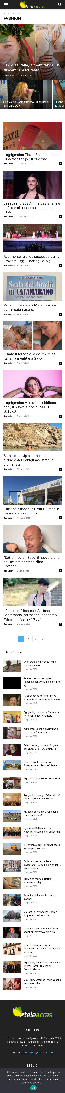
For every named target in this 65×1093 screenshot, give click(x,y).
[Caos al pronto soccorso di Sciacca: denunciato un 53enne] (12, 765)
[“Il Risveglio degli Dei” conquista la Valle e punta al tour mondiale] (12, 849)
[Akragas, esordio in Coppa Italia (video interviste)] (12, 816)
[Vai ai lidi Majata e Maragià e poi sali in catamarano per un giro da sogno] (32, 286)
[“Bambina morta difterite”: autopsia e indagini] (12, 883)
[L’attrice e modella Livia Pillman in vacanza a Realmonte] (32, 490)
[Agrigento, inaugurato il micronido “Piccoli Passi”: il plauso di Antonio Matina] (12, 967)
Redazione (8, 75)
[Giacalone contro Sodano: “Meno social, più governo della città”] (12, 932)
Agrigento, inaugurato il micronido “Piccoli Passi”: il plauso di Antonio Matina (42, 966)
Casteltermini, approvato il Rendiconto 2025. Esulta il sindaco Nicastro (42, 948)
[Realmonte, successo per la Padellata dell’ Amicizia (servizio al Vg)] (12, 683)
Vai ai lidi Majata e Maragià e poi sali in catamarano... (29, 307)
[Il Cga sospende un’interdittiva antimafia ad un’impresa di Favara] (12, 700)
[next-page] (42, 639)
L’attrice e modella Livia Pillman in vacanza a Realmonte (31, 511)
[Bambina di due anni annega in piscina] (12, 900)
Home (6, 13)
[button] (5, 4)
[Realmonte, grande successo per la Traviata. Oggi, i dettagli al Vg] (32, 238)
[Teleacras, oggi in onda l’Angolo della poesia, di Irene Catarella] (12, 750)
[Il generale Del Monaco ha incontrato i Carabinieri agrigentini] (12, 833)
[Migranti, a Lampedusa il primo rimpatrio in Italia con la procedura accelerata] (12, 916)
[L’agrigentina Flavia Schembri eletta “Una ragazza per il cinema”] (32, 136)
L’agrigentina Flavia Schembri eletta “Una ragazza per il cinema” (32, 157)
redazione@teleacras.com (39, 1052)
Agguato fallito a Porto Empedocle (42, 778)
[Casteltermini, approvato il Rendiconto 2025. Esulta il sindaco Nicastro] (12, 949)
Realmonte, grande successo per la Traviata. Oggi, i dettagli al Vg (31, 259)
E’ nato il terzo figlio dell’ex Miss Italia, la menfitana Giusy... (29, 356)
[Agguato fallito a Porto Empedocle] (12, 783)
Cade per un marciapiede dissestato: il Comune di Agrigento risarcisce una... (42, 865)
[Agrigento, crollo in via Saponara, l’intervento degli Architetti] (12, 717)
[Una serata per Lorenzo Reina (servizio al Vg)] (12, 666)
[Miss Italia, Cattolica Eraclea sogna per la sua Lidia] (12, 984)
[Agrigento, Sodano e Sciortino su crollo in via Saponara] (12, 733)
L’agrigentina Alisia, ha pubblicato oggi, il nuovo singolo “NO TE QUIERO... (30, 407)
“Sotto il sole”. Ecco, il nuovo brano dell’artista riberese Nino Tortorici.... (31, 561)
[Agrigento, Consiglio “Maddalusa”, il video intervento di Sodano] (12, 799)
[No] (60, 1080)
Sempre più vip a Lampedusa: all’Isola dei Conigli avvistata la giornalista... (28, 460)
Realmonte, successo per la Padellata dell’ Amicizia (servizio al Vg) (42, 682)
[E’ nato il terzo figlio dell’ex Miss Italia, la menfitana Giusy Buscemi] (32, 335)
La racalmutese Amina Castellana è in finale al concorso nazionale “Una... (31, 207)
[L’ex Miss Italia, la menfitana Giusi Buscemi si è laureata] (32, 52)
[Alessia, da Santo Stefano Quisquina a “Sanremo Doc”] (26, 99)
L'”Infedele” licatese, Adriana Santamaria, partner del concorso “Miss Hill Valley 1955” (30, 615)
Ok (33, 1087)
